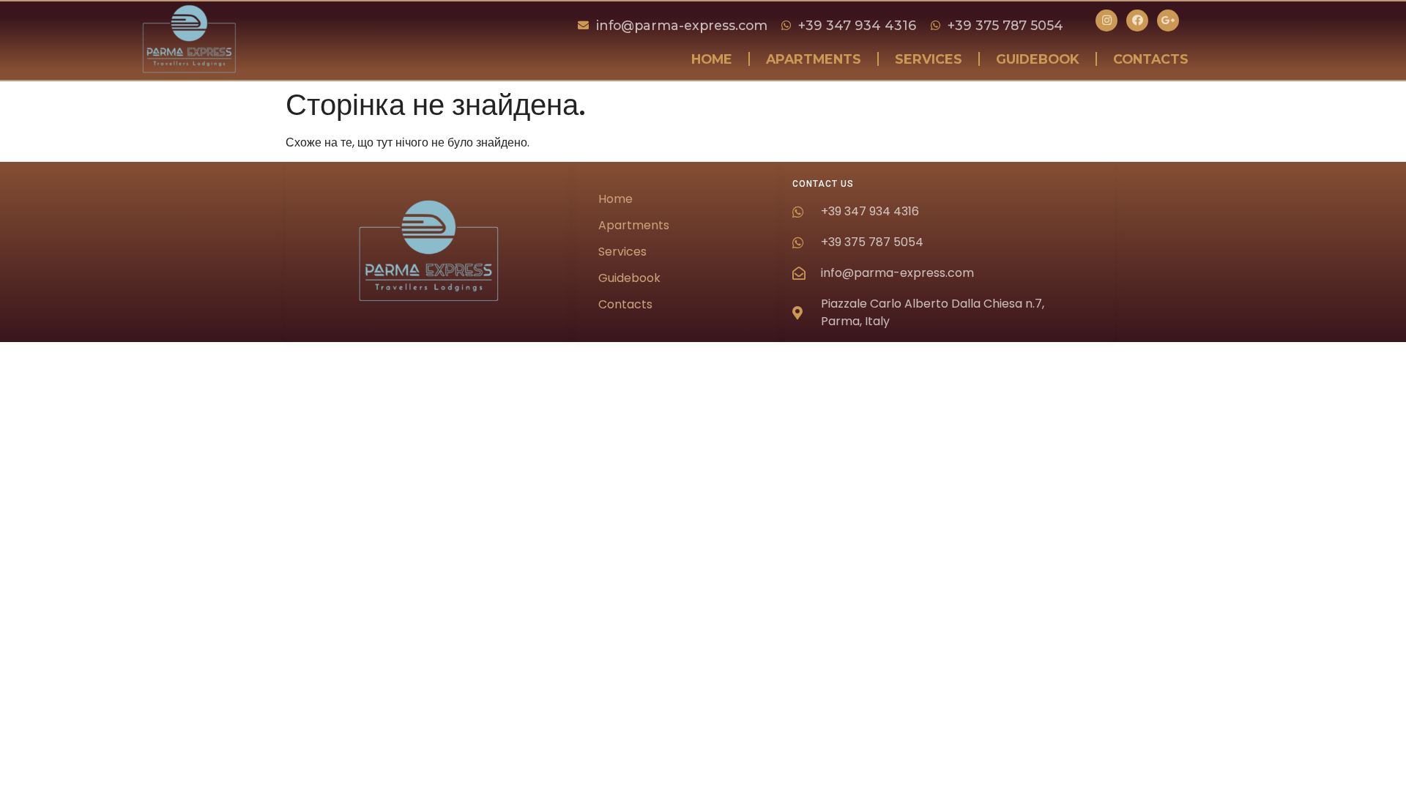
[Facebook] (1137, 20)
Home (711, 59)
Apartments (813, 59)
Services (928, 59)
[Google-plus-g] (1168, 20)
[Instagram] (1106, 20)
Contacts (1151, 59)
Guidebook (1037, 59)
